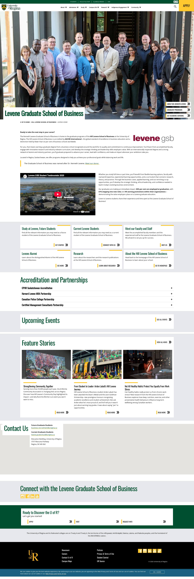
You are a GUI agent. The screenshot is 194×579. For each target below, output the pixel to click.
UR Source (101, 561)
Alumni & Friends (98, 2)
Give (109, 2)
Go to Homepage (161, 265)
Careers (64, 553)
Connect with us (109, 245)
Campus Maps (67, 561)
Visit (77, 521)
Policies (100, 550)
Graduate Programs (174, 109)
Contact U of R (67, 557)
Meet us (164, 245)
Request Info (127, 521)
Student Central (102, 557)
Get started (59, 245)
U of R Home (25, 122)
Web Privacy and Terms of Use (56, 574)
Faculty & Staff (85, 2)
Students (73, 2)
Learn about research (107, 265)
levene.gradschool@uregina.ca (43, 435)
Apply (31, 521)
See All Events (162, 319)
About (63, 7)
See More (60, 265)
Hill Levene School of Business (43, 122)
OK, (157, 572)
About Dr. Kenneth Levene (176, 104)
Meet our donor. (92, 163)
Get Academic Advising (175, 115)
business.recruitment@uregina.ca (44, 428)
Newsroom (66, 550)
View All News (162, 342)
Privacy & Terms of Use (105, 553)
